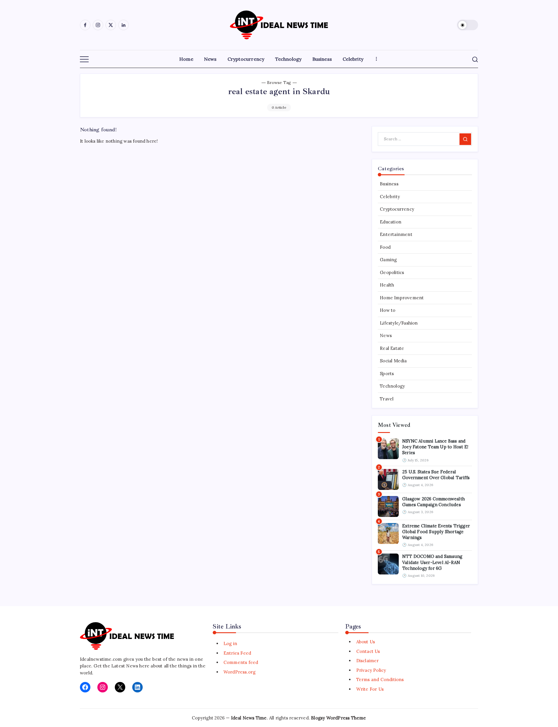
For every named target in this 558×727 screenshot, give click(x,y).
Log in (230, 643)
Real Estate (392, 348)
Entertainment (396, 234)
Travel (387, 399)
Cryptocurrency (397, 209)
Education (390, 222)
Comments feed (240, 662)
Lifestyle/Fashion (399, 323)
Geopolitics (392, 272)
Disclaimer (367, 660)
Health (387, 285)
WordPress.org (239, 672)
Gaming (388, 259)
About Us (365, 641)
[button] (467, 25)
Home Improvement (402, 297)
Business (389, 184)
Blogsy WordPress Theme (338, 718)
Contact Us (368, 651)
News (386, 335)
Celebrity (390, 196)
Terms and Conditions (380, 679)
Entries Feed (237, 653)
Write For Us (370, 689)
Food (385, 247)
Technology (392, 386)
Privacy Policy (371, 670)
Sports (387, 373)
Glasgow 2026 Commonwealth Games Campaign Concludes (433, 501)
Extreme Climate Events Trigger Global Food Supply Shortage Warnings (436, 531)
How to (387, 310)
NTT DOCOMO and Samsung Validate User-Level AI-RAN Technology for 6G (432, 562)
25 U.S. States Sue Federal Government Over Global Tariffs (436, 474)
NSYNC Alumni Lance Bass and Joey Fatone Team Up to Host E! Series (435, 447)
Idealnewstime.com (101, 659)
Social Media (393, 361)
